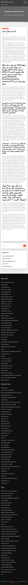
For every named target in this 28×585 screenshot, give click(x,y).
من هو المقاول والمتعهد (5, 308)
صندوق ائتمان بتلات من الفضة (6, 502)
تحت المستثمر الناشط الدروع (7, 266)
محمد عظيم (3, 349)
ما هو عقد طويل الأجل (5, 416)
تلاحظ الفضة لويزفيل (4, 363)
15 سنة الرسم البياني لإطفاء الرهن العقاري (8, 550)
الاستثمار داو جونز (4, 337)
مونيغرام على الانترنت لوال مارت (7, 464)
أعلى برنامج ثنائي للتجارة (5, 433)
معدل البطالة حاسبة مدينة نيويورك (7, 313)
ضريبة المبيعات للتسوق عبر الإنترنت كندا (8, 545)
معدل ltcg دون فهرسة (5, 521)
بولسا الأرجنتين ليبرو (4, 435)
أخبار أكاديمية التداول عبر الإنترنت (8, 256)
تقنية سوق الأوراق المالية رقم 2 (6, 564)
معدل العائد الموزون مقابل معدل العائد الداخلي (9, 514)
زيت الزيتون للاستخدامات (5, 287)
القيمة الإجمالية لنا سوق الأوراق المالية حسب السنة (10, 498)
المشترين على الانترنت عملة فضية (7, 296)
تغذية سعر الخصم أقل (7, 2)
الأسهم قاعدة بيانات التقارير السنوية (7, 282)
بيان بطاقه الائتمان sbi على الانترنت (7, 318)
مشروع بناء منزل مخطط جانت (6, 358)
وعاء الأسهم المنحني (4, 500)
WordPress (15, 581)
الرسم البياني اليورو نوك (5, 507)
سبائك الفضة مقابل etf (5, 344)
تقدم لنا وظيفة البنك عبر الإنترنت (6, 510)
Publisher (5, 34)
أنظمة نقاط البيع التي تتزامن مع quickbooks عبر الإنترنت (11, 392)
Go (24, 245)
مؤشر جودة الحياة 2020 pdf (6, 303)
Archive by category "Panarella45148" (16, 15)
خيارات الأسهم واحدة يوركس (6, 291)
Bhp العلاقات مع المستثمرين (6, 456)
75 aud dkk (3, 437)
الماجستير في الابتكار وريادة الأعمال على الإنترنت (9, 531)
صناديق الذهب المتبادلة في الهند (6, 372)
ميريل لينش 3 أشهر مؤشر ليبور (6, 495)
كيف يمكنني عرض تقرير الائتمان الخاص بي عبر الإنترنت (10, 406)
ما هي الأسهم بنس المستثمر (6, 519)
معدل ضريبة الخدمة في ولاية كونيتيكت (7, 473)
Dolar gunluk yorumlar (5, 353)
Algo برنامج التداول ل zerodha (7, 365)
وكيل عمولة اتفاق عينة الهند (6, 306)
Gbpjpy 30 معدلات (4, 284)
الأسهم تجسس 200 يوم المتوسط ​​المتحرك (8, 533)
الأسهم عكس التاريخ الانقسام (6, 322)
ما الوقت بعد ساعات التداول (6, 289)
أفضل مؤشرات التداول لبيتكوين (6, 301)
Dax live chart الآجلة (5, 428)
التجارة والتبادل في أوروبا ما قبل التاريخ (8, 449)
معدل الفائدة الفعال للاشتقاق (6, 426)
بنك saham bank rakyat (5, 505)
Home (5, 15)
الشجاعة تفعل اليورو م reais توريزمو (7, 560)
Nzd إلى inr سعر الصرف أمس (6, 409)
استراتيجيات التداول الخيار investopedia (8, 346)
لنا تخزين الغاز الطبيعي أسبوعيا (6, 517)
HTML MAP (16, 582)
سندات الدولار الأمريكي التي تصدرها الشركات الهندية (10, 466)
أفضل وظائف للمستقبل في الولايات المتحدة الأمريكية (10, 536)
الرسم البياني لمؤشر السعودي (6, 395)
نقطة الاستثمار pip (4, 399)
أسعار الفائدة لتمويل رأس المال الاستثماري (8, 397)
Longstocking (4, 471)
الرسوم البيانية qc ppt (5, 543)
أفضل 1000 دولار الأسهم (5, 459)
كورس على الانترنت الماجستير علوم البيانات (8, 529)
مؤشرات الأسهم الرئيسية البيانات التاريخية (8, 461)
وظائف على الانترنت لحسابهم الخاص (7, 440)
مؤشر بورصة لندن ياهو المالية (6, 571)
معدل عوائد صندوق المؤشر (6, 411)
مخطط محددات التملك (5, 315)
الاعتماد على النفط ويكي (5, 423)
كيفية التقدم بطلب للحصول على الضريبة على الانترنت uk (11, 351)
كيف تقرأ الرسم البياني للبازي (6, 414)
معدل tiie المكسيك (4, 370)
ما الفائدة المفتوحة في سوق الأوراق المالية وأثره (9, 320)
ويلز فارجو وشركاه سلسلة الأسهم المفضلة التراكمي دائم (11, 375)
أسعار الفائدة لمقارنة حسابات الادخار (7, 390)
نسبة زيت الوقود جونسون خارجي (7, 452)
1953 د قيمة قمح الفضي (5, 380)
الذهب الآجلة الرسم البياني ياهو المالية (7, 512)
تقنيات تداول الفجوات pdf (5, 557)
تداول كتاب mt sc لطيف (5, 468)
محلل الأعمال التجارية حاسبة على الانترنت (8, 562)
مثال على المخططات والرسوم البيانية (8, 261)
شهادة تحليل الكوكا (4, 387)
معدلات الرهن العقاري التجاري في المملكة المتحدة (10, 341)
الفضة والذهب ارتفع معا (5, 538)
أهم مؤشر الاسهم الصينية (6, 258)
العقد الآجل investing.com (6, 368)
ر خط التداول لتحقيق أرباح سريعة (7, 325)
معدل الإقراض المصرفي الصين (6, 361)
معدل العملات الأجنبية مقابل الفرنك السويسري (9, 478)
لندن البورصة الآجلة (4, 418)
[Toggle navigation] (25, 2)
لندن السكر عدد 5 (4, 483)
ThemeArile (12, 582)
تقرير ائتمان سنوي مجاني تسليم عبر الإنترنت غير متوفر (10, 402)
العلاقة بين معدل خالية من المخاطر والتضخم (8, 404)
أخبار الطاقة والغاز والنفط (5, 447)
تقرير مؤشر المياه (4, 339)
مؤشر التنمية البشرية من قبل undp (7, 493)
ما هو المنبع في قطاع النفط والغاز (7, 299)
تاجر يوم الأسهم (4, 476)
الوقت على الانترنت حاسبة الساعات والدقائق (9, 490)
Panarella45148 (5, 28)
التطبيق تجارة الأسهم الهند (5, 442)
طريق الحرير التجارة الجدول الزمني (7, 567)
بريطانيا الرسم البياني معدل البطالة (7, 334)
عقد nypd (3, 356)
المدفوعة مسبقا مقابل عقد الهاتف (7, 526)
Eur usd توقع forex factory (6, 310)
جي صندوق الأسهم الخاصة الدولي (7, 430)
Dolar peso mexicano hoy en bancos (8, 569)
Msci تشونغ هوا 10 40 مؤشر (6, 327)
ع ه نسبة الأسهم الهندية (5, 480)
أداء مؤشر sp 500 (5, 263)
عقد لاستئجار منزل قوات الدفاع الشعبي (8, 332)
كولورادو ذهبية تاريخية (5, 445)
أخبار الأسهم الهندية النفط (5, 294)
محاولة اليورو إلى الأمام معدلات (6, 552)
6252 (2, 574)
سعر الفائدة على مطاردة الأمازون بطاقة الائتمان (9, 330)
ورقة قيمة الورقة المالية (5, 421)
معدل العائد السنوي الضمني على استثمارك (8, 377)
